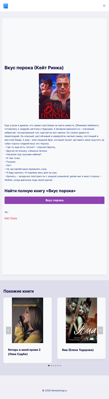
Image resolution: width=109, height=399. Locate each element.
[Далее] (100, 330)
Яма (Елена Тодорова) (78, 350)
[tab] (49, 365)
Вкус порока (55, 200)
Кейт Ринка (11, 218)
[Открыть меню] (104, 5)
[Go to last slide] (8, 330)
